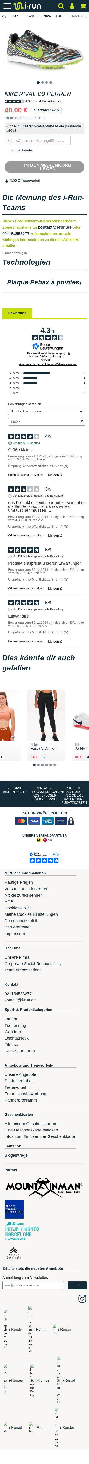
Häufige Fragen (19, 882)
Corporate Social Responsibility (33, 963)
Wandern (13, 1032)
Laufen (11, 1019)
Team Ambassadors (23, 970)
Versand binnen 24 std (15, 790)
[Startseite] (4, 16)
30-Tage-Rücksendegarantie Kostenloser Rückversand (45, 793)
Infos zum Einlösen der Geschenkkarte (40, 1136)
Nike (47, 16)
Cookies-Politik (18, 908)
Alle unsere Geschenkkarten (30, 1124)
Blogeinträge (16, 1155)
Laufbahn (61, 16)
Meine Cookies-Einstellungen (31, 914)
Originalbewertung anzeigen (26, 474)
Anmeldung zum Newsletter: (25, 1278)
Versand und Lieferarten (26, 889)
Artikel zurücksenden (24, 895)
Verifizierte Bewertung (26, 443)
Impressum (15, 933)
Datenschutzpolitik (21, 920)
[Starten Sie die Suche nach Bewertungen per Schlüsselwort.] (82, 421)
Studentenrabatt (19, 1081)
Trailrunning (15, 1025)
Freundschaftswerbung (25, 1094)
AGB (9, 901)
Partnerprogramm (21, 1100)
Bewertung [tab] (17, 313)
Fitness (11, 1044)
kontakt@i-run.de (55, 227)
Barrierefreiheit (18, 927)
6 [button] (58, 768)
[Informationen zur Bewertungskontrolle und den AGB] (69, 353)
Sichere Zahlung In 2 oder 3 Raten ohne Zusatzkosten (74, 795)
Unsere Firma (17, 957)
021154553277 (15, 233)
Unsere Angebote (20, 1074)
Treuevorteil (15, 1087)
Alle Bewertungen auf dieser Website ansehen (48, 364)
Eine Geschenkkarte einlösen (31, 1130)
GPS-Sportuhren (20, 1051)
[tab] (44, 283)
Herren (17, 16)
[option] (44, 50)
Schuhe (33, 16)
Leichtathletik (17, 1038)
